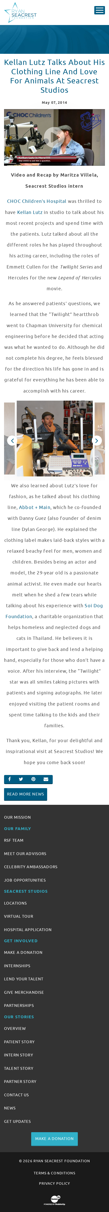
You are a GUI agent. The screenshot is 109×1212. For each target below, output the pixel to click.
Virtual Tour (18, 916)
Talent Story (18, 1068)
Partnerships (19, 1005)
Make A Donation (23, 952)
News (10, 1108)
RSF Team (14, 840)
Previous (12, 440)
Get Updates (17, 1121)
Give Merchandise (24, 992)
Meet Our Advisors (25, 853)
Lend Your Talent (23, 979)
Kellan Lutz (30, 212)
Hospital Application (28, 929)
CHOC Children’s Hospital (36, 201)
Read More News (25, 794)
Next (97, 440)
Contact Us (16, 1095)
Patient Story (19, 1042)
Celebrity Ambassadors (31, 866)
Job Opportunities (25, 880)
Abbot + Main (34, 507)
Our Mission (17, 817)
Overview (15, 1028)
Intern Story (18, 1055)
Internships (17, 965)
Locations (15, 903)
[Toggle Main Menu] (99, 10)
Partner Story (20, 1081)
